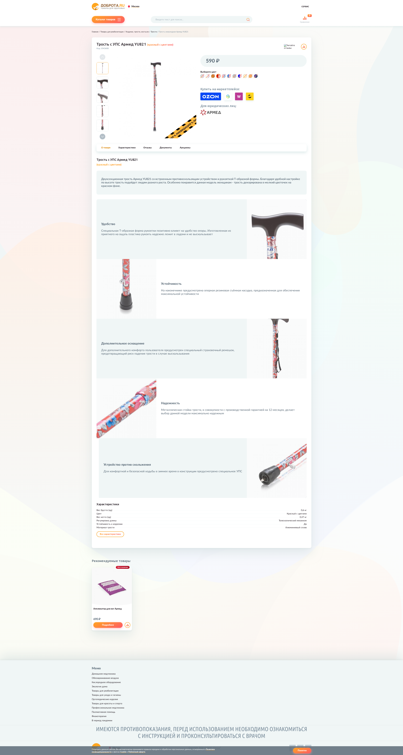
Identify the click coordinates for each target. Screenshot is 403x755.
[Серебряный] (234, 76)
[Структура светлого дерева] (245, 76)
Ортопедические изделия (105, 699)
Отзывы (147, 148)
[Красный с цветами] (218, 76)
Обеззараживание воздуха (105, 678)
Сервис (305, 7)
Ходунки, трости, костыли (137, 32)
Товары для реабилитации (112, 32)
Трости (154, 32)
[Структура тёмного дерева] (250, 76)
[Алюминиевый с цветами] (202, 76)
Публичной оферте (136, 752)
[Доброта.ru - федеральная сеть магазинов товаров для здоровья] (108, 6)
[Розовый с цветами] (224, 76)
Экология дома (99, 687)
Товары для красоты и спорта (107, 704)
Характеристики (127, 148)
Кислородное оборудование (106, 682)
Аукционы (185, 148)
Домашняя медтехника (104, 674)
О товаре (106, 148)
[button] (102, 57)
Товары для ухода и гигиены (106, 695)
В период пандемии (102, 720)
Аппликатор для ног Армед (107, 609)
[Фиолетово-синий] (256, 76)
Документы (166, 148)
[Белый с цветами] (208, 76)
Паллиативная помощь (103, 712)
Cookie (123, 752)
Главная (95, 32)
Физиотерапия (99, 716)
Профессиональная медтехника (108, 708)
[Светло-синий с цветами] (229, 76)
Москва (135, 6)
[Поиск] (248, 20)
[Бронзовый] (213, 76)
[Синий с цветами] (240, 76)
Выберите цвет (208, 72)
